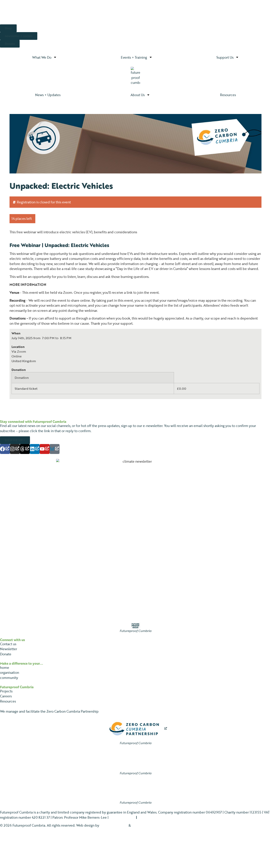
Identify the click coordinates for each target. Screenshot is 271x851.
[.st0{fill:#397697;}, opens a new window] (55, 449)
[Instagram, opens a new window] (15, 449)
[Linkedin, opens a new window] (35, 449)
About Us (138, 94)
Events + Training (134, 57)
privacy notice (120, 817)
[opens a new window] (135, 729)
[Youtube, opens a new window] (45, 449)
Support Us (225, 57)
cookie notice (148, 817)
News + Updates (48, 94)
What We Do (41, 57)
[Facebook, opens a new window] (5, 449)
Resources (228, 94)
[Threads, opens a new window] (25, 449)
